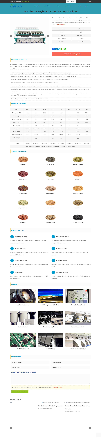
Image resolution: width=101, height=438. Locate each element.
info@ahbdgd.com (25, 1)
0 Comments (77, 412)
